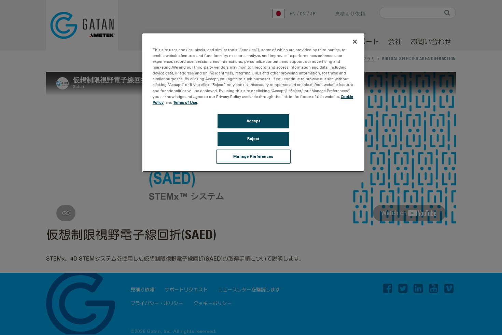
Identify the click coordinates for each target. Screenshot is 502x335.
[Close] (354, 41)
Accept (253, 120)
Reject (253, 138)
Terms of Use (185, 102)
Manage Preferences (253, 156)
